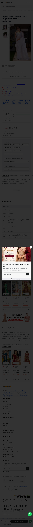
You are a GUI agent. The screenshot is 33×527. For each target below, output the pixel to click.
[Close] (31, 247)
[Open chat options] (30, 514)
